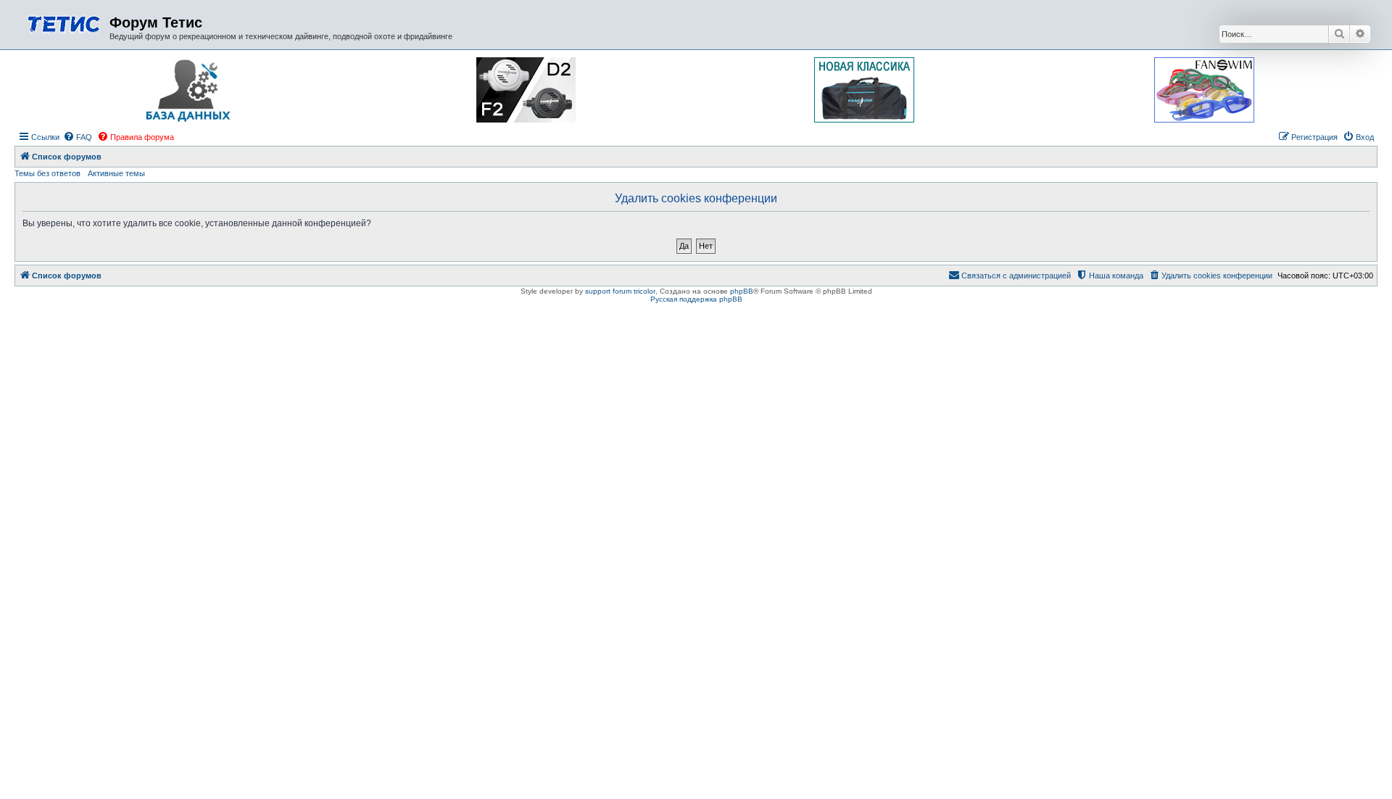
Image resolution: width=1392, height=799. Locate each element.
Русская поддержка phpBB (696, 299)
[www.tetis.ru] (63, 23)
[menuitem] (77, 137)
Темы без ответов (47, 173)
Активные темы (116, 173)
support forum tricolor (620, 291)
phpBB (741, 291)
